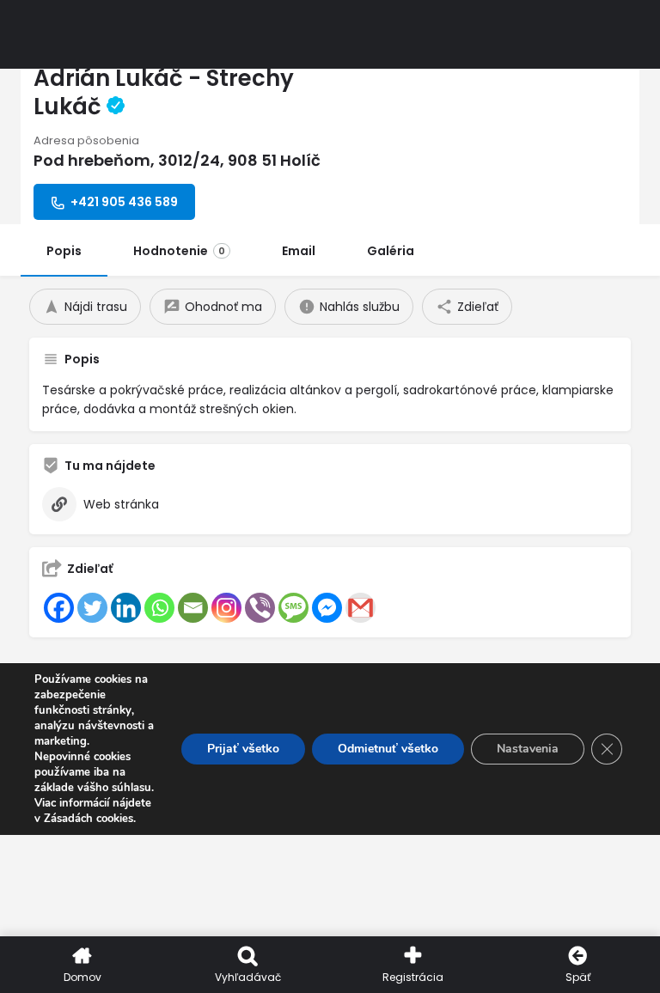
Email (298, 250)
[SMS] (293, 608)
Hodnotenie (179, 250)
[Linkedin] (126, 608)
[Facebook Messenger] (327, 608)
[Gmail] (360, 608)
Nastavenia (528, 748)
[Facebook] (59, 608)
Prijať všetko (243, 748)
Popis (64, 250)
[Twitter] (92, 608)
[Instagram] (226, 608)
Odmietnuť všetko (388, 748)
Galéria (390, 250)
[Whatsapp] (159, 608)
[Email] (193, 608)
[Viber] (260, 608)
